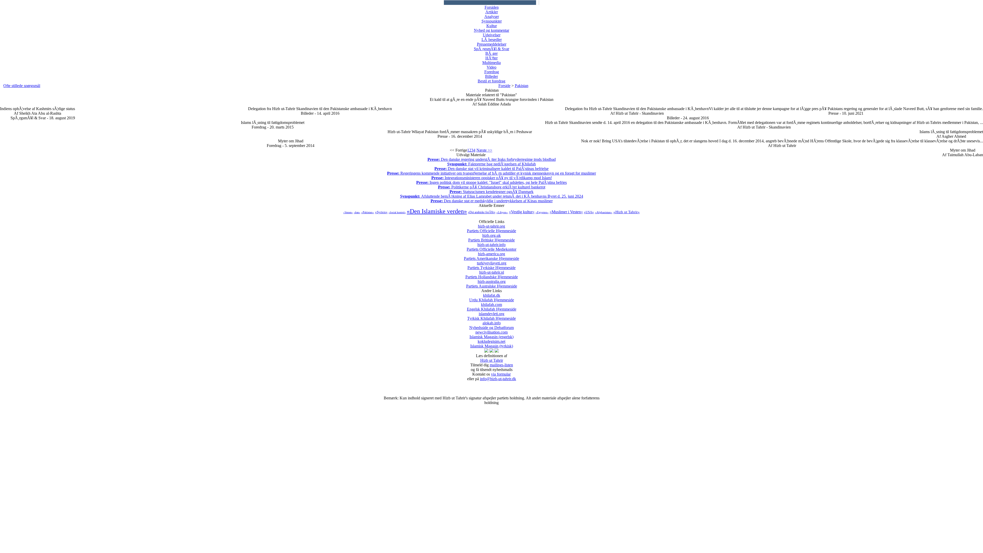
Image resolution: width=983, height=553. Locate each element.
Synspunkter (492, 21)
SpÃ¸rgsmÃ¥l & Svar (491, 49)
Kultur (491, 26)
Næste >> (484, 150)
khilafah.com (491, 306)
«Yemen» (348, 212)
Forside (504, 85)
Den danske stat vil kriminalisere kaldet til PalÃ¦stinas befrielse (491, 168)
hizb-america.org (491, 256)
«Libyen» (502, 212)
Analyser (491, 16)
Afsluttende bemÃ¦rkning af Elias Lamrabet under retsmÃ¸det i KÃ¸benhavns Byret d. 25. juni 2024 (491, 196)
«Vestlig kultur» (522, 212)
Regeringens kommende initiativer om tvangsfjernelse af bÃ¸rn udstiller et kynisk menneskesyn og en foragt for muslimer (491, 173)
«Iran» (357, 212)
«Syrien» (381, 212)
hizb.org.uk (491, 237)
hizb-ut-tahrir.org (491, 228)
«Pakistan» (367, 212)
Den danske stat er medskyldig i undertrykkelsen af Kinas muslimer (492, 201)
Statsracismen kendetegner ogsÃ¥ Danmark (491, 191)
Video (491, 67)
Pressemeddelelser (491, 44)
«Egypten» (542, 212)
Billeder (491, 76)
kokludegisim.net (491, 343)
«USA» (589, 212)
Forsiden (492, 7)
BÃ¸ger (491, 53)
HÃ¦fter (491, 58)
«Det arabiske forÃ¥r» (481, 212)
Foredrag (491, 72)
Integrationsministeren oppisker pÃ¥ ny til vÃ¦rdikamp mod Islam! (491, 178)
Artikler (491, 12)
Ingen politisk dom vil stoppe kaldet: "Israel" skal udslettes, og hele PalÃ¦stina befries (491, 182)
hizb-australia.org (491, 283)
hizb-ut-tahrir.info (491, 246)
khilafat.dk (491, 297)
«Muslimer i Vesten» (566, 212)
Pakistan (521, 85)
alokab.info (491, 325)
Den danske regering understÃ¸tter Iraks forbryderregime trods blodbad (492, 159)
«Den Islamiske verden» (437, 211)
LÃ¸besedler (492, 39)
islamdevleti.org (491, 316)
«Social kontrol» (397, 212)
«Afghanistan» (603, 212)
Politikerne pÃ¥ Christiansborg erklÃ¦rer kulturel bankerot (491, 187)
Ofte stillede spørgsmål (21, 85)
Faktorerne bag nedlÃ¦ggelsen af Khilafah (491, 164)
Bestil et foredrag (491, 81)
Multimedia (491, 62)
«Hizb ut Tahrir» (626, 212)
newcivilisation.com (491, 334)
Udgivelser (491, 35)
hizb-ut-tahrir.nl (491, 274)
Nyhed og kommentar (491, 30)
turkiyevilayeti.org (491, 265)
